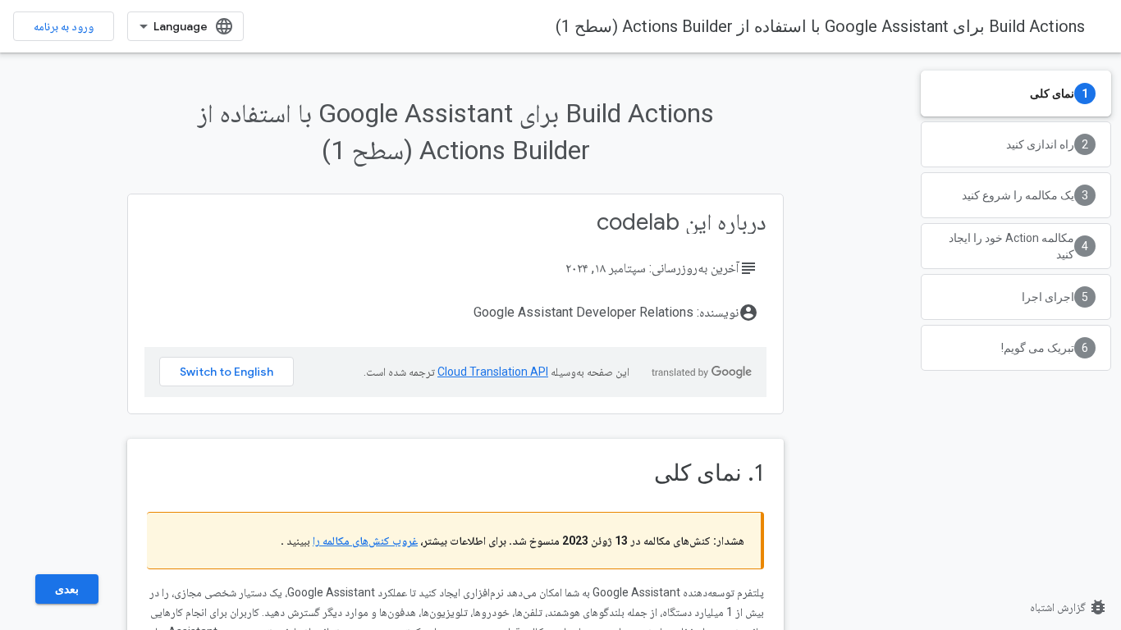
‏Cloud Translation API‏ (492, 371)
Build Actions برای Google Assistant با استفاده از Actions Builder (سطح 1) (820, 26)
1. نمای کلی (709, 473)
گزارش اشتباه (1069, 607)
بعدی (67, 589)
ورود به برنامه (64, 26)
